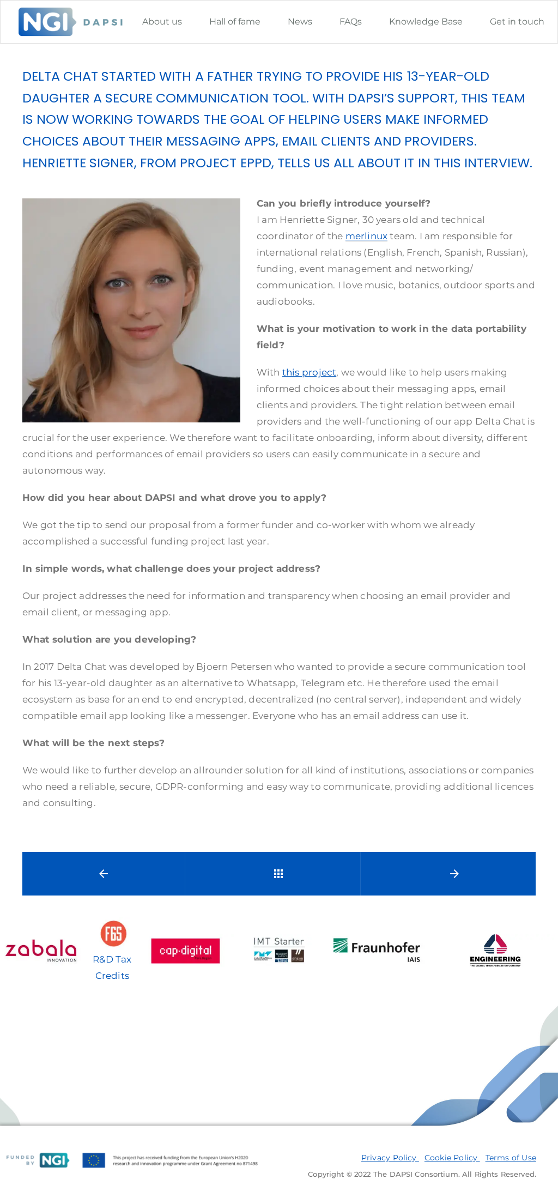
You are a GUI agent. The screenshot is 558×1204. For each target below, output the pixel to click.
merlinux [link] (366, 236)
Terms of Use (511, 1158)
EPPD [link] (255, 163)
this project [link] (309, 372)
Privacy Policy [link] (390, 1158)
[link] (162, 21)
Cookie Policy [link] (452, 1158)
